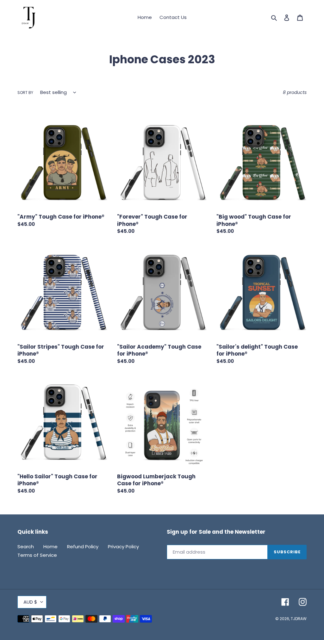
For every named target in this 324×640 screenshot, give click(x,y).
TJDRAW (299, 618)
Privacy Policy (123, 546)
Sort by (25, 92)
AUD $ (30, 602)
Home (50, 546)
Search (25, 546)
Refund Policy (82, 546)
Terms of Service (37, 555)
